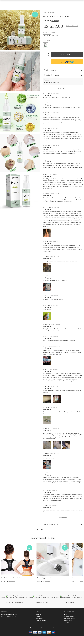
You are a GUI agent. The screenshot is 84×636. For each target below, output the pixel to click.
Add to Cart (67, 54)
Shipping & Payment (51, 75)
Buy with (63, 62)
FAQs (65, 614)
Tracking (66, 622)
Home (44, 12)
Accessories (51, 12)
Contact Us (39, 616)
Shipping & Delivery (69, 618)
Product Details (50, 70)
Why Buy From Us (51, 524)
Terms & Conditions (41, 620)
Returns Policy (68, 620)
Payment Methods (69, 616)
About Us (38, 614)
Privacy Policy (39, 618)
